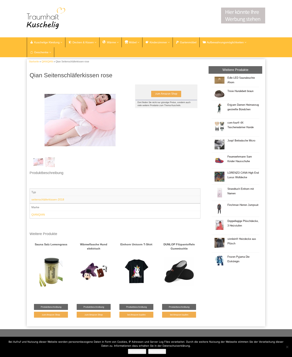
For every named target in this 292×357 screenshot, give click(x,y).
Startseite (34, 61)
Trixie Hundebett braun (240, 91)
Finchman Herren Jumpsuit (242, 205)
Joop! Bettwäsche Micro (241, 140)
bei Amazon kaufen (136, 314)
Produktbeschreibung (51, 307)
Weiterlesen (157, 351)
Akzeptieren (137, 351)
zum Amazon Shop (166, 93)
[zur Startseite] (76, 18)
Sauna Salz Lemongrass (51, 244)
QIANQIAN (47, 61)
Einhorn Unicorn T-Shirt (136, 244)
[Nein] (287, 347)
